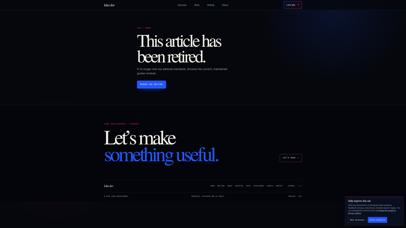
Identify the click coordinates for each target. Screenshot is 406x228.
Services (182, 5)
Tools (248, 186)
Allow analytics (377, 220)
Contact (279, 186)
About (225, 5)
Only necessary (357, 220)
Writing (210, 5)
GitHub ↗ (292, 186)
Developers (259, 186)
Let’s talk (292, 5)
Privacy (292, 196)
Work (197, 5)
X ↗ (300, 186)
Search (270, 186)
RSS (300, 196)
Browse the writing (151, 84)
